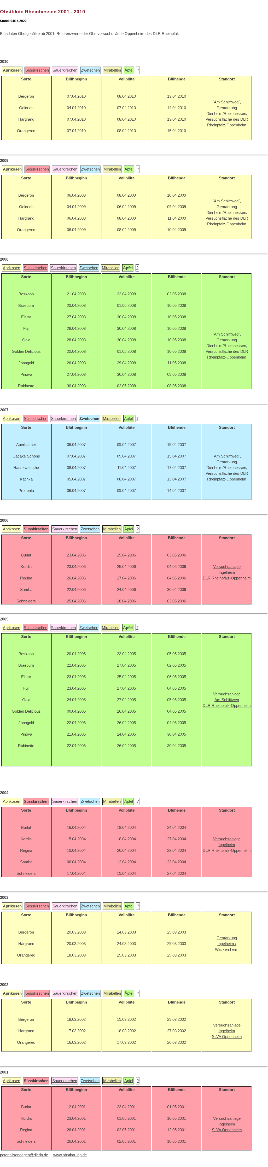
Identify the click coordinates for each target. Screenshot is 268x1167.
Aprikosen (11, 268)
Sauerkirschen (65, 70)
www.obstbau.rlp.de (70, 1155)
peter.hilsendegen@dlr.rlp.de (24, 1155)
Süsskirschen (37, 70)
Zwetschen (90, 70)
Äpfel (129, 70)
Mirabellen (112, 70)
